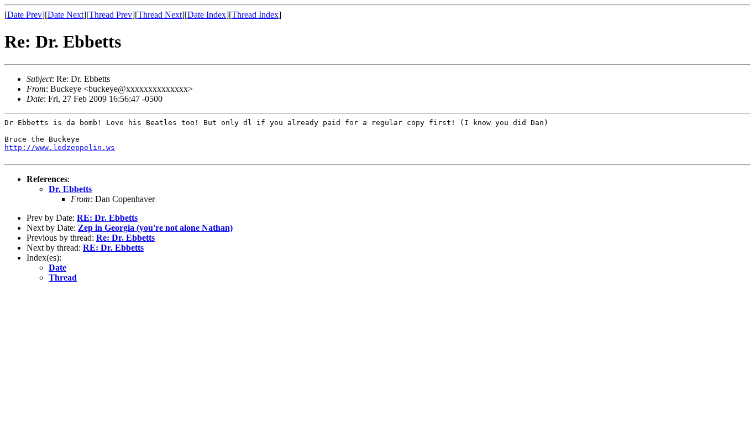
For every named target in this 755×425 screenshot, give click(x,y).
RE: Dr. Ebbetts (107, 217)
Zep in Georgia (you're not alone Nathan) (155, 227)
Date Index (206, 14)
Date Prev (24, 14)
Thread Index (255, 14)
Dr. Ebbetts (70, 189)
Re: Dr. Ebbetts (125, 237)
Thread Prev (110, 14)
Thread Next (160, 14)
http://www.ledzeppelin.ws (59, 147)
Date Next (65, 14)
